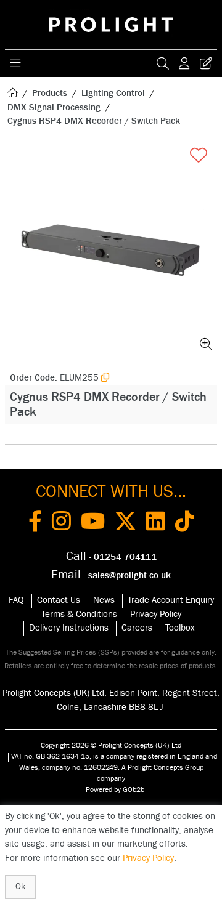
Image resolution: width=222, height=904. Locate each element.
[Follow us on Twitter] (125, 523)
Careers (136, 628)
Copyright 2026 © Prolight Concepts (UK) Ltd (111, 745)
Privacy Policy (155, 614)
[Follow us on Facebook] (35, 523)
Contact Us (58, 600)
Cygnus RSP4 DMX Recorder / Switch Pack (93, 121)
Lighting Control (113, 93)
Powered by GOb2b (115, 789)
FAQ (16, 600)
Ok (20, 887)
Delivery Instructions (69, 628)
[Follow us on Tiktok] (184, 523)
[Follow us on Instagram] (61, 523)
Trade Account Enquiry (171, 600)
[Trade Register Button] (206, 63)
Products (49, 93)
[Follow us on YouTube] (93, 523)
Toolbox (179, 628)
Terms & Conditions (79, 614)
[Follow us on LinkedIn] (155, 523)
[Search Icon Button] (163, 63)
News (104, 600)
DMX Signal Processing (54, 107)
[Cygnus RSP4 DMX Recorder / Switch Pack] (111, 249)
